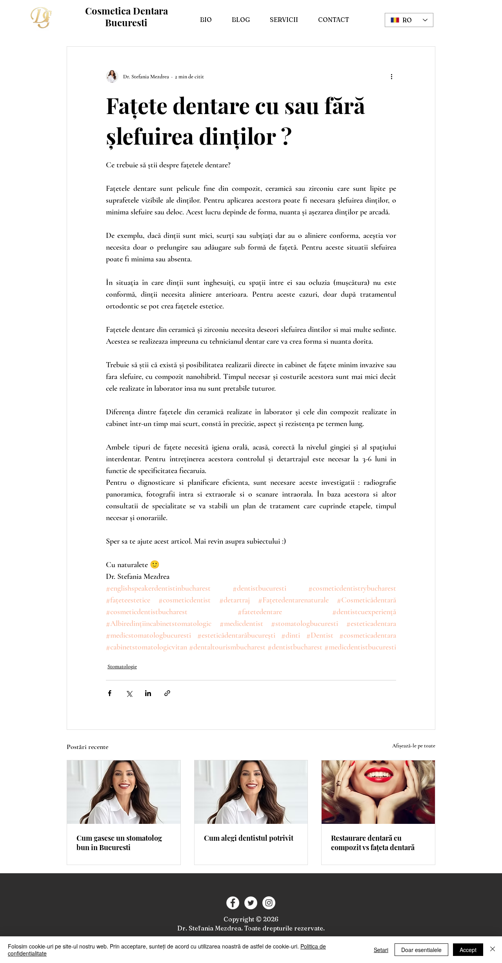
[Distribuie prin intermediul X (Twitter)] (129, 693)
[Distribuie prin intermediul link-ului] (167, 693)
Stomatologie (122, 666)
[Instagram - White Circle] (268, 902)
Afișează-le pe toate (413, 745)
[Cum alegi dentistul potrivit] (251, 792)
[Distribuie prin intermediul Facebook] (109, 693)
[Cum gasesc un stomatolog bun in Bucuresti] (123, 792)
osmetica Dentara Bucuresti (130, 16)
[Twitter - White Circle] (250, 902)
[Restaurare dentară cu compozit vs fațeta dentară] (378, 792)
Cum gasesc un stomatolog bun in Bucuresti (119, 842)
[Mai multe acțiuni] (391, 76)
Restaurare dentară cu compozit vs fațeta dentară (373, 842)
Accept (468, 950)
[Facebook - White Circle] (232, 902)
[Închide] (492, 950)
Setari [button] (381, 950)
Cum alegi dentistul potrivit (248, 838)
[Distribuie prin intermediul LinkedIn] (148, 693)
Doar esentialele (421, 950)
